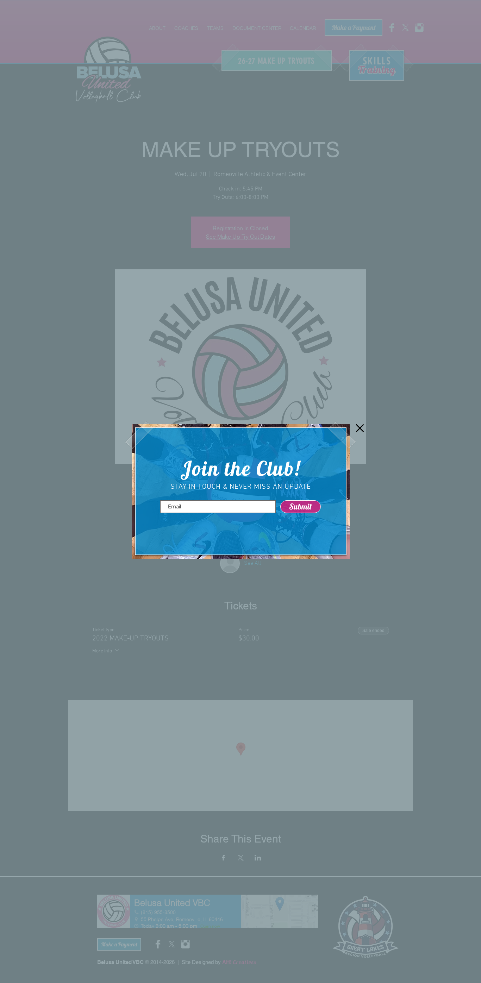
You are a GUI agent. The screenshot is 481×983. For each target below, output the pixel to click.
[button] (360, 428)
